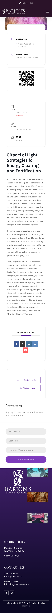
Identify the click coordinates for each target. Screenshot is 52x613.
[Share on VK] (35, 344)
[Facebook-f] (6, 593)
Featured (22, 47)
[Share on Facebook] (16, 344)
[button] (47, 11)
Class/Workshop (26, 44)
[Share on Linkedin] (29, 344)
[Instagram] (12, 593)
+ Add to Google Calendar (26, 380)
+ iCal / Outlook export (26, 388)
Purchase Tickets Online (27, 57)
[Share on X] (22, 344)
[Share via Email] (25, 350)
